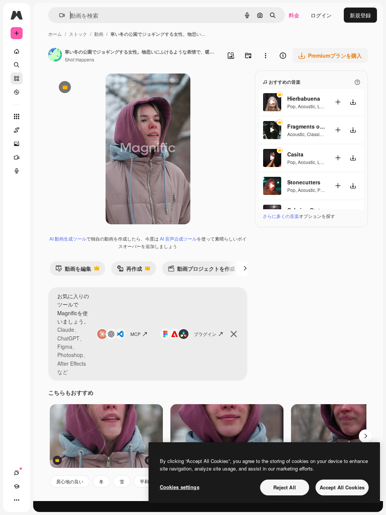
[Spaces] (17, 130)
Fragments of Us (306, 126)
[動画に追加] (338, 102)
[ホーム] (17, 51)
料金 (294, 15)
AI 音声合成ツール (178, 238)
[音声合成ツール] (17, 171)
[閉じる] (233, 334)
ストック (78, 34)
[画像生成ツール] (17, 144)
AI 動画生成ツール (67, 238)
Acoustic (306, 106)
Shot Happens (79, 59)
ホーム (55, 34)
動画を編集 (73, 270)
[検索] (17, 65)
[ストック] (17, 78)
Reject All (284, 487)
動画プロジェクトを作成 (201, 270)
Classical (316, 134)
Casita (295, 154)
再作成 (129, 270)
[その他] (17, 500)
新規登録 (360, 15)
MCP (135, 334)
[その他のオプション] (265, 55)
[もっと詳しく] (17, 92)
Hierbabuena (303, 98)
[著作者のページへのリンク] (55, 55)
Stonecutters (303, 182)
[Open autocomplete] (59, 15)
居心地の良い (69, 481)
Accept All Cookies (342, 487)
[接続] (17, 473)
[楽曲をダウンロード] (353, 102)
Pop (291, 106)
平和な (146, 481)
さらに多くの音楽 (281, 216)
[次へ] (245, 268)
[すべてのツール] (17, 116)
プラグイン (205, 334)
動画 (98, 34)
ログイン (321, 15)
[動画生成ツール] (17, 157)
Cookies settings (179, 486)
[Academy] (17, 486)
